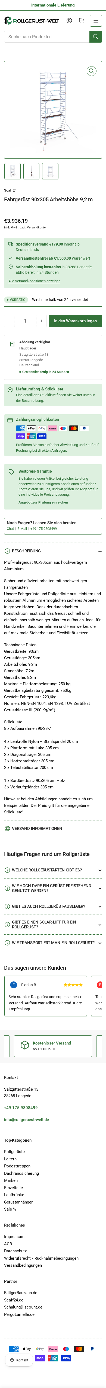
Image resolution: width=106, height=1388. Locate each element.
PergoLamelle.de (19, 1314)
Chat (11, 529)
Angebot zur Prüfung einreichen (43, 502)
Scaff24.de (13, 1300)
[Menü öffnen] (96, 21)
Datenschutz (15, 1251)
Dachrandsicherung (21, 1173)
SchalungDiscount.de (23, 1307)
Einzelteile (13, 1187)
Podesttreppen (17, 1166)
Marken (11, 1180)
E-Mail (22, 529)
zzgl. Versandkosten (33, 227)
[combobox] (53, 37)
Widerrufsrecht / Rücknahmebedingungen (41, 1258)
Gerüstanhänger (18, 1202)
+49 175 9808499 (43, 529)
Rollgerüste (14, 1151)
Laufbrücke (14, 1194)
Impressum (14, 1236)
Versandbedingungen (23, 1265)
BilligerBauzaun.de (20, 1292)
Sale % (10, 1209)
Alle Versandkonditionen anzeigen (34, 281)
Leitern (10, 1159)
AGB (8, 1243)
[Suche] (96, 36)
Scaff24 (10, 190)
